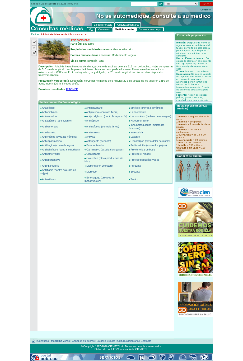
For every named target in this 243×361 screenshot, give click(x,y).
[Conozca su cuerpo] (194, 180)
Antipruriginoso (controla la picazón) (106, 116)
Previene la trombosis (143, 149)
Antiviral (90, 136)
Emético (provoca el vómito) (147, 107)
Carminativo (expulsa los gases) (105, 149)
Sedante (135, 171)
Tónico (134, 179)
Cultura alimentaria (128, 340)
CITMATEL (141, 349)
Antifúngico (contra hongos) (58, 145)
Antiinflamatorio (50, 165)
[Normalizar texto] (34, 49)
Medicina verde (58, 34)
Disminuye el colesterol (99, 165)
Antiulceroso (93, 132)
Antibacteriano (50, 126)
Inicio (44, 34)
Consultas (43, 340)
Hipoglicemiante (140, 120)
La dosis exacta (106, 340)
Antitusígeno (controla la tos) (102, 126)
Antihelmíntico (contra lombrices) (61, 149)
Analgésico (48, 107)
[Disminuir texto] (34, 43)
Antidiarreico (49, 132)
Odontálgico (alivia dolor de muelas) (151, 141)
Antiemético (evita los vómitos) (59, 136)
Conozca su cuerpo (83, 340)
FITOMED (72, 89)
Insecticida (137, 132)
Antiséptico (92, 120)
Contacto (206, 9)
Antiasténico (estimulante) (57, 120)
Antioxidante (49, 179)
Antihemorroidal (51, 153)
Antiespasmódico (52, 141)
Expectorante (138, 112)
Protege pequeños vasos (145, 159)
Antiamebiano (49, 112)
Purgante (136, 165)
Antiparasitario (94, 107)
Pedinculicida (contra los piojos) (149, 145)
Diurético (91, 171)
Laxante (135, 136)
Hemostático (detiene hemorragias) (151, 116)
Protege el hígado (141, 153)
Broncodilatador (95, 145)
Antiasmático (49, 116)
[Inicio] (91, 29)
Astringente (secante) (98, 141)
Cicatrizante (93, 153)
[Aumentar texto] (34, 54)
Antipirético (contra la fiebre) (102, 112)
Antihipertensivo (51, 159)
